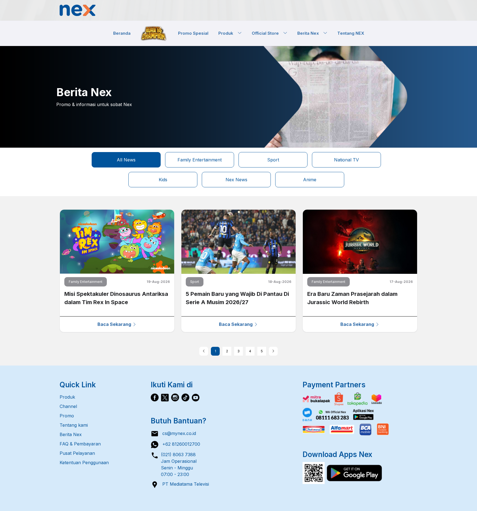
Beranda (122, 33)
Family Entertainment (199, 160)
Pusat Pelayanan (77, 453)
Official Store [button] (267, 33)
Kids (163, 179)
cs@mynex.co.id (177, 433)
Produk (67, 397)
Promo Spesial (193, 33)
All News (126, 160)
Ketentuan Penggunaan (84, 462)
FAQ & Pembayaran (80, 444)
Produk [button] (228, 33)
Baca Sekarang (114, 324)
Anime (309, 179)
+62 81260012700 (179, 444)
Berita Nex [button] (310, 33)
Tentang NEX (350, 33)
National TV (346, 160)
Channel (68, 406)
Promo (67, 415)
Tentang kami (74, 425)
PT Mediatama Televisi (184, 484)
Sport (273, 160)
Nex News (236, 179)
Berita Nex (71, 434)
